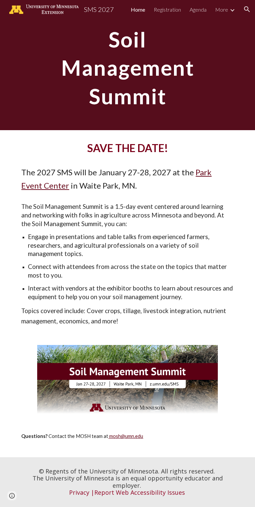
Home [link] (138, 9)
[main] (127, 65)
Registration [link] (167, 9)
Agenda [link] (198, 9)
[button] (247, 9)
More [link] (221, 9)
